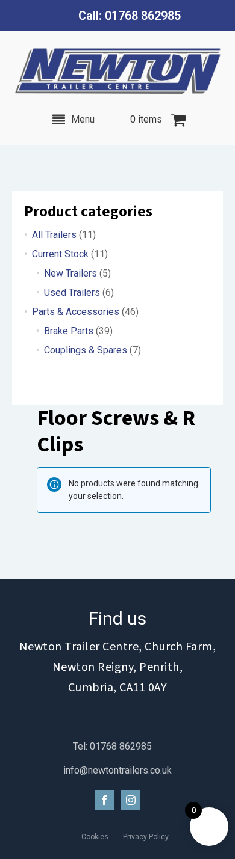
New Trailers (70, 273)
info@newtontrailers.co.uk (117, 770)
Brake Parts (68, 331)
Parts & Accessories (75, 311)
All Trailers (54, 234)
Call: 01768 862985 (129, 15)
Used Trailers (72, 292)
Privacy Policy (146, 837)
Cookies (94, 837)
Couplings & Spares (85, 350)
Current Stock (60, 254)
